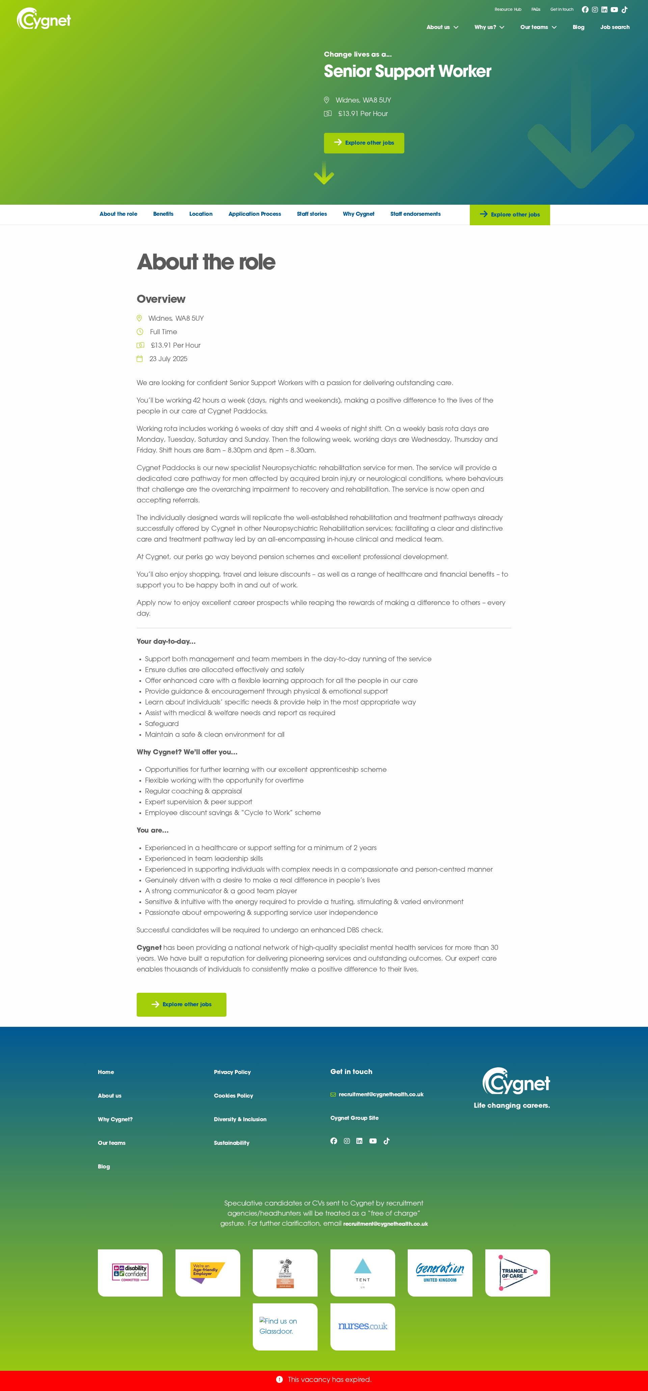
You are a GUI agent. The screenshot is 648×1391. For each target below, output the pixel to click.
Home (106, 1072)
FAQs (536, 10)
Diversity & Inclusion (240, 1120)
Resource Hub (508, 10)
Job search (614, 27)
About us (109, 1096)
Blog (579, 27)
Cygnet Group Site (354, 1118)
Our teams (112, 1143)
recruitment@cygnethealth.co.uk (385, 1224)
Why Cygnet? (115, 1120)
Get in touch (561, 10)
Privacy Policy (232, 1072)
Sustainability (231, 1143)
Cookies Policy (233, 1096)
